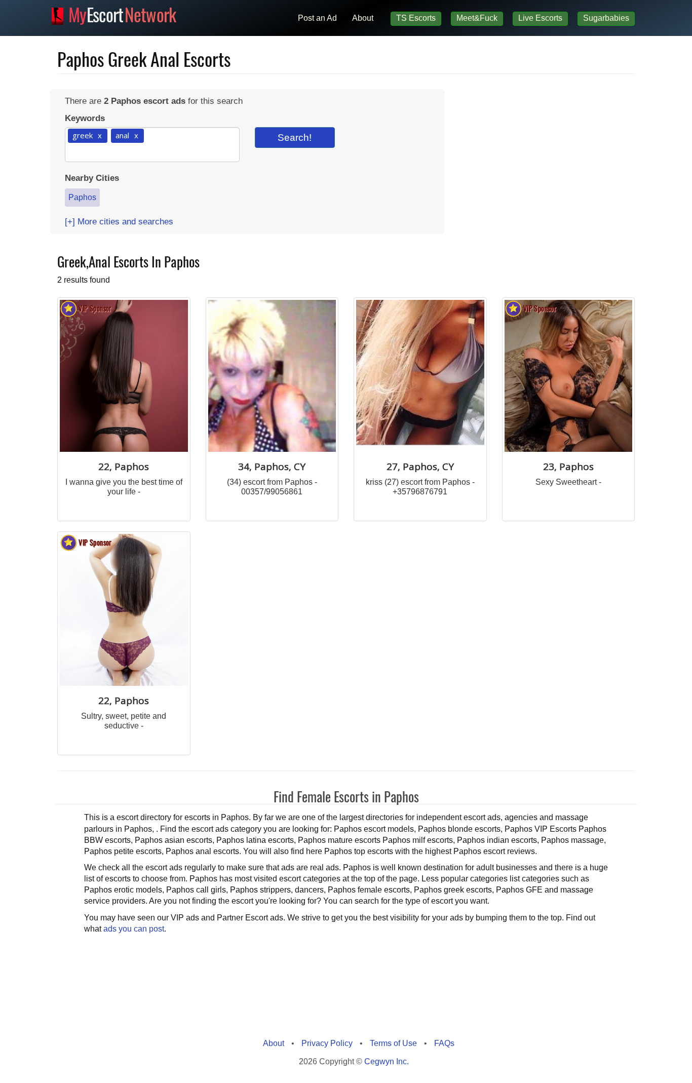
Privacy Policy (327, 1043)
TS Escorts (416, 18)
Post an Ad (317, 18)
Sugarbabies (606, 18)
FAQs (444, 1043)
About (362, 18)
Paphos (82, 197)
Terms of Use (393, 1043)
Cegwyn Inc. (386, 1061)
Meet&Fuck (476, 18)
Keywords (85, 118)
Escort (122, 13)
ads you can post (133, 928)
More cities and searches (119, 221)
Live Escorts (540, 18)
